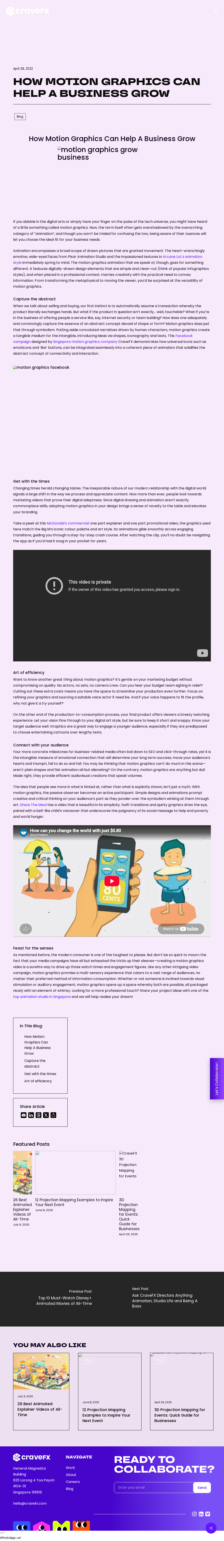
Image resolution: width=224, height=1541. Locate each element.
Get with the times (40, 1074)
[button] (215, 11)
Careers (73, 1482)
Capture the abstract (35, 1064)
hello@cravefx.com (30, 1504)
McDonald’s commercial (68, 523)
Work (70, 1468)
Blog (23, 1360)
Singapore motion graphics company (85, 342)
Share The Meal (33, 805)
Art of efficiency (38, 1081)
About (71, 1475)
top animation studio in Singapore (42, 997)
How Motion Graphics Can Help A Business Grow (37, 1045)
